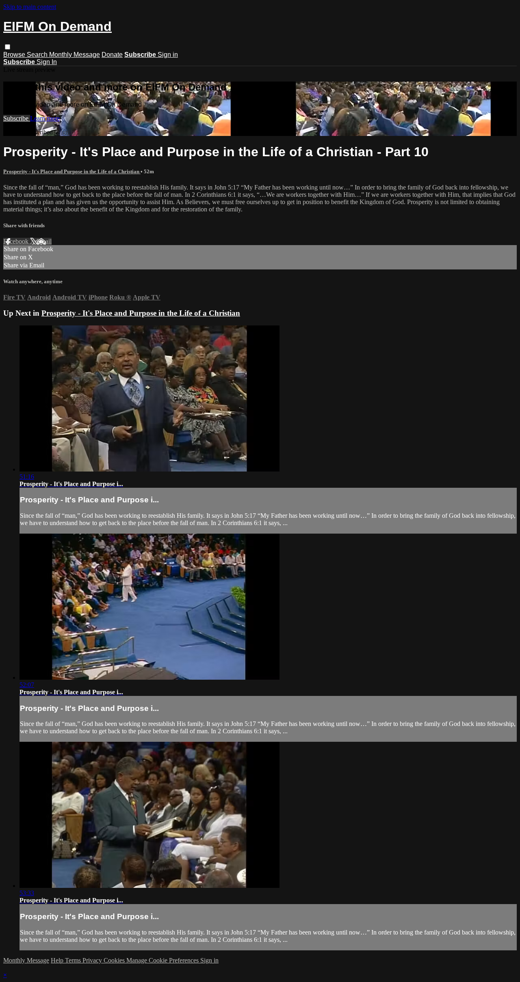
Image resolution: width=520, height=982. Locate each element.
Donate (112, 54)
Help (58, 960)
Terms (73, 960)
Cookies (115, 960)
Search (38, 54)
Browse (15, 54)
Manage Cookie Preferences (163, 960)
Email (44, 241)
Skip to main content (29, 6)
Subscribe (16, 118)
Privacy (93, 960)
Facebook (16, 241)
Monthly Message (74, 54)
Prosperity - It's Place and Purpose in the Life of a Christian (72, 171)
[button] (7, 47)
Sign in (168, 54)
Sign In (47, 61)
